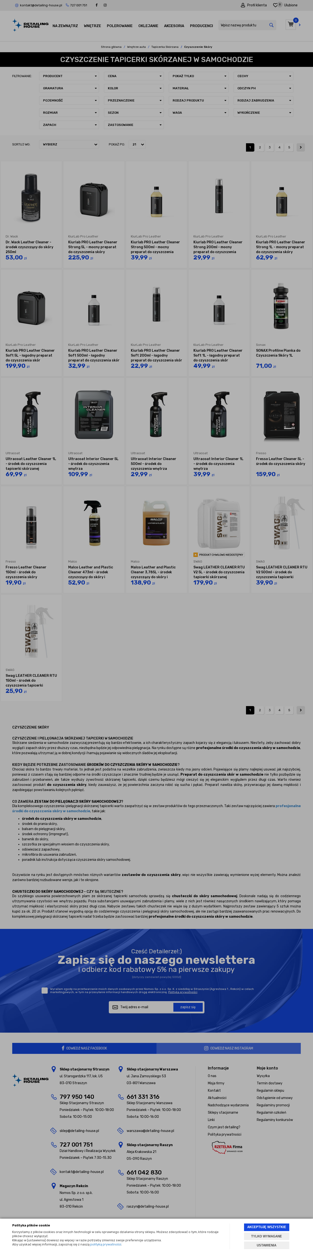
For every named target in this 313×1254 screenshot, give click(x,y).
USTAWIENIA (266, 1245)
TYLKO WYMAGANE (266, 1236)
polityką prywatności (105, 1244)
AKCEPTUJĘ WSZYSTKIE (266, 1227)
